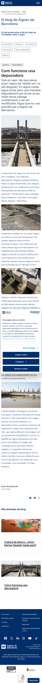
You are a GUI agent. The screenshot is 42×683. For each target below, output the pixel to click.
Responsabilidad (17, 65)
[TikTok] (36, 638)
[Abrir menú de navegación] (38, 3)
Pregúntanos (33, 680)
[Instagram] (23, 638)
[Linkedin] (17, 638)
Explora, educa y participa (10, 12)
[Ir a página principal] (6, 4)
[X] (39, 498)
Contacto (4, 622)
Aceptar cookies (21, 355)
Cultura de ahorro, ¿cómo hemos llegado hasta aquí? (20, 544)
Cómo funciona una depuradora (15, 587)
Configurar (20, 362)
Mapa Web (25, 624)
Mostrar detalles (29, 348)
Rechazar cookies (21, 369)
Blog (24, 12)
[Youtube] (29, 638)
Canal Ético (5, 626)
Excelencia (5, 65)
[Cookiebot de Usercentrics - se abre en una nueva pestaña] (30, 312)
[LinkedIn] (34, 498)
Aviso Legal (5, 614)
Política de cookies (7, 618)
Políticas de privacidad (29, 614)
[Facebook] (30, 498)
